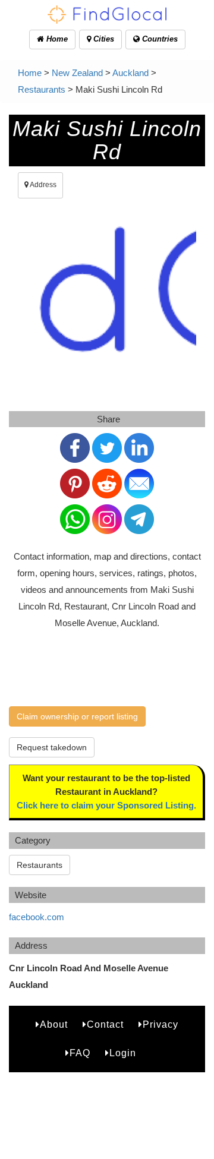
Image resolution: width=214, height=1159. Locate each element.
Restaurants (41, 89)
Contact (105, 1024)
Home (56, 38)
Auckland (130, 73)
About (54, 1024)
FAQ (80, 1053)
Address (42, 185)
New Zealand (77, 73)
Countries (159, 38)
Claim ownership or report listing (77, 716)
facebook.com (36, 917)
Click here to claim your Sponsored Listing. (106, 805)
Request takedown (52, 747)
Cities (102, 38)
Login (122, 1053)
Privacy (160, 1024)
